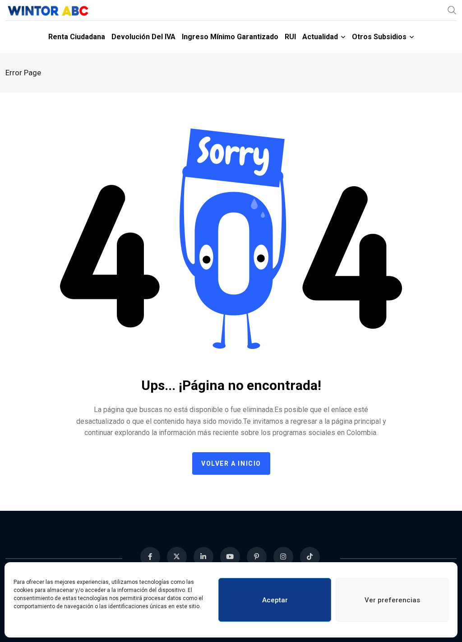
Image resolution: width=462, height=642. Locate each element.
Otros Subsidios (379, 36)
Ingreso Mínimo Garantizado (230, 36)
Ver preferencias (392, 600)
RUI (290, 36)
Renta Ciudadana (76, 36)
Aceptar (275, 600)
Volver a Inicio (231, 463)
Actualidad (320, 36)
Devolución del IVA (143, 36)
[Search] (452, 10)
